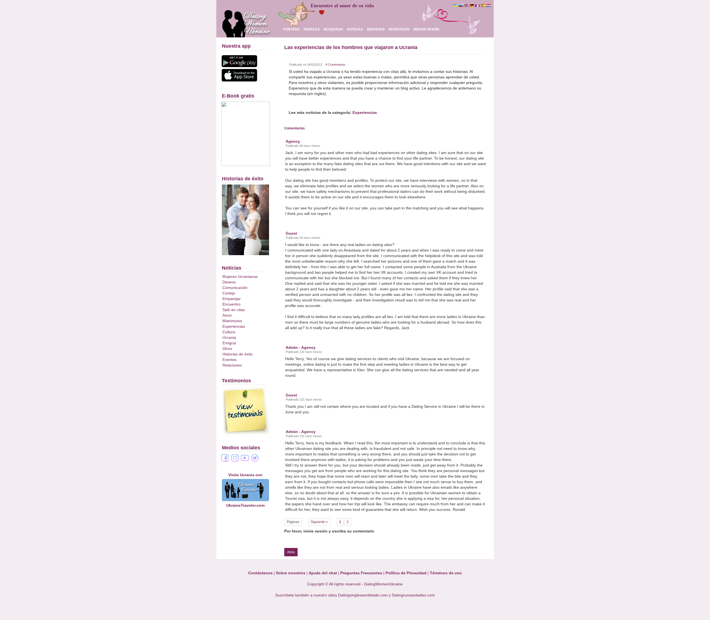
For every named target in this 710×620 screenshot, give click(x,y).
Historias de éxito (237, 354)
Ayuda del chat (323, 573)
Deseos (229, 282)
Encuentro (231, 304)
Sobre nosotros (290, 573)
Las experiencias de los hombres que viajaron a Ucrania (350, 47)
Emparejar (231, 298)
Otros (227, 348)
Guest (291, 233)
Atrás (291, 552)
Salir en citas (233, 310)
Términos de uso (446, 573)
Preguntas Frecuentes (361, 573)
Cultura (228, 332)
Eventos (229, 359)
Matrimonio (232, 321)
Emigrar (229, 343)
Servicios (376, 29)
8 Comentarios (335, 64)
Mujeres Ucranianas (240, 276)
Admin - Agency (301, 347)
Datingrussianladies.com (413, 595)
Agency (293, 141)
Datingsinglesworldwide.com (363, 595)
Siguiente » (319, 522)
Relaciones (232, 365)
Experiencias (233, 326)
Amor (227, 315)
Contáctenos (260, 573)
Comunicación (234, 287)
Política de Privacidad (406, 573)
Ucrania (229, 337)
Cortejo (228, 293)
